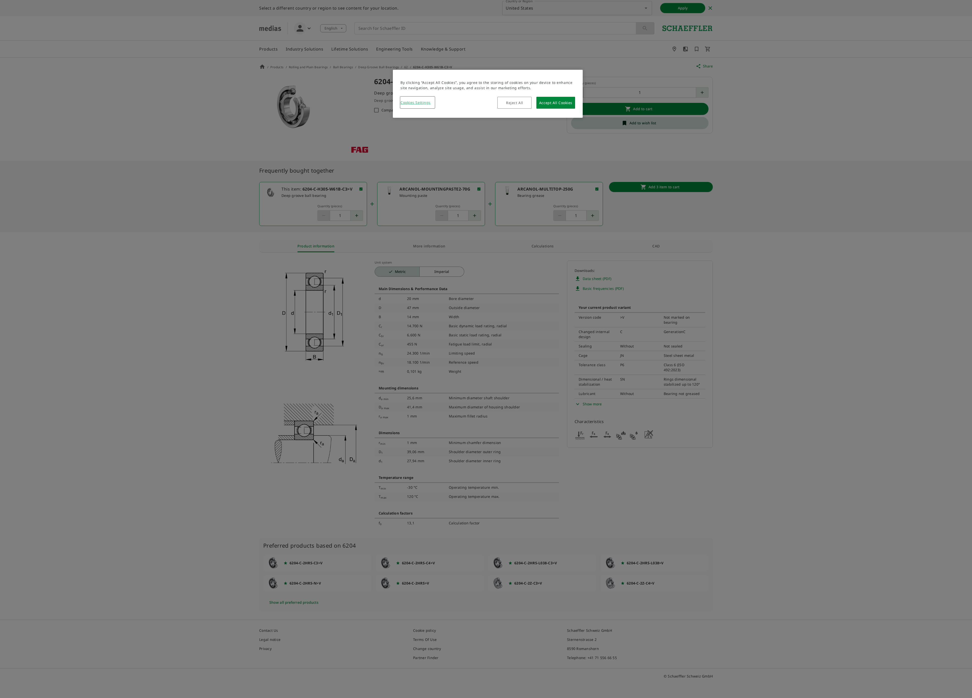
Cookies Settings (415, 102)
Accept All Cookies (555, 102)
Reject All (514, 102)
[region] (488, 94)
